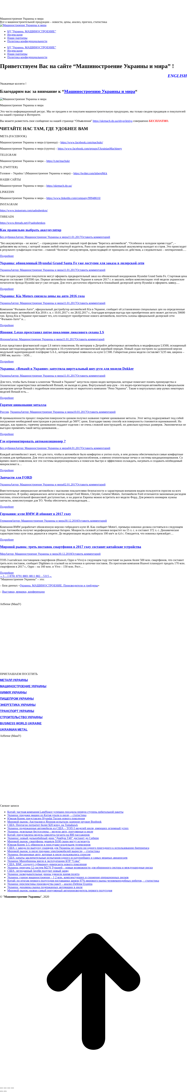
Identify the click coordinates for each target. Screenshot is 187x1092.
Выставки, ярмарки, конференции (23, 591)
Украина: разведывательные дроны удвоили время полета (43, 874)
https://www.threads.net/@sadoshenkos (22, 222)
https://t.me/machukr (58, 160)
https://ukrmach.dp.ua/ (59, 185)
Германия (6, 520)
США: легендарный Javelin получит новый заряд (37, 870)
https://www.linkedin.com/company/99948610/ (73, 198)
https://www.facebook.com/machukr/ (81, 142)
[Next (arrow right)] (5, 1091)
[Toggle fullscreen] (8, 1088)
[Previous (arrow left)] (1, 1091)
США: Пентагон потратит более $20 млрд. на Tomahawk (42, 825)
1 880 (23, 576)
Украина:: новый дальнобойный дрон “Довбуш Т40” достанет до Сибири (53, 838)
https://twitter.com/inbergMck (90, 173)
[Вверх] (93, 1083)
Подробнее (7, 255)
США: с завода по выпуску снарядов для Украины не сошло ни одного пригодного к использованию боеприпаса (78, 847)
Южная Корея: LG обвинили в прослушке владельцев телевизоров (49, 844)
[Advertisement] (66, 8)
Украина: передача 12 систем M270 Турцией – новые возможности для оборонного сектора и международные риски (80, 867)
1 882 (37, 576)
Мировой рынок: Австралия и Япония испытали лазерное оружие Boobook (54, 821)
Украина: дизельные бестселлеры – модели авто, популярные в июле (50, 831)
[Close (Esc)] (1, 1088)
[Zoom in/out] (12, 1088)
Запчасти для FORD (16, 477)
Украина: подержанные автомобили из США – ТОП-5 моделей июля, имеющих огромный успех (68, 828)
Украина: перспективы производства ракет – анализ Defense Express (49, 883)
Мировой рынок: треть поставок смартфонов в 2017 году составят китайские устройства (70, 547)
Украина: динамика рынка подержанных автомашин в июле (45, 887)
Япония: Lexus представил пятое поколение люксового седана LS (52, 332)
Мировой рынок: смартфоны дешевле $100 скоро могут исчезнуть (48, 841)
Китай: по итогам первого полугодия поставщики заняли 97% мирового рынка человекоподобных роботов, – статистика (83, 880)
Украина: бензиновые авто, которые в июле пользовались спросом (48, 854)
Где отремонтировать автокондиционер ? (33, 441)
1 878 (10, 576)
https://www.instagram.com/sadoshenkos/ (24, 210)
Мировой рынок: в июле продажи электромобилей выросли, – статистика (53, 851)
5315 (46, 576)
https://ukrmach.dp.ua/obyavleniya (112, 120)
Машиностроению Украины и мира (99, 91)
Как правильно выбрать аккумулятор (30, 230)
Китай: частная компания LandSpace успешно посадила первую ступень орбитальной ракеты (65, 811)
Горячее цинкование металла (23, 405)
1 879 (17, 576)
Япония (5, 339)
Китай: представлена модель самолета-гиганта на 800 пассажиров (48, 834)
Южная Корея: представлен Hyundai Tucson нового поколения (46, 818)
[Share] (5, 1088)
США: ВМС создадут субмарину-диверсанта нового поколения (47, 864)
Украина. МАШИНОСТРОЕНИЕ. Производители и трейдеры (59, 585)
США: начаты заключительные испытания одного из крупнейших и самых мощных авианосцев (67, 857)
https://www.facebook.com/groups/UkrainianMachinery (90, 148)
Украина (5, 269)
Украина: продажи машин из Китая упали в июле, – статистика (46, 815)
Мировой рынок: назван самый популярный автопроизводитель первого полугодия (59, 890)
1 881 (30, 576)
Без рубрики (7, 237)
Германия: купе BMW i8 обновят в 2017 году (35, 514)
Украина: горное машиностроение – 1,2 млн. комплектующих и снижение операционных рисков (68, 877)
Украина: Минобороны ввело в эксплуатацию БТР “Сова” (43, 861)
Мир (3, 553)
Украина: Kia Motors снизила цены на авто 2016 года (42, 296)
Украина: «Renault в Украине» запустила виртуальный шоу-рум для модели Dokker (67, 368)
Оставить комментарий (95, 237)
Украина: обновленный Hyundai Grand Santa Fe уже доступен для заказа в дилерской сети (72, 263)
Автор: (41, 237)
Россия (4, 411)
